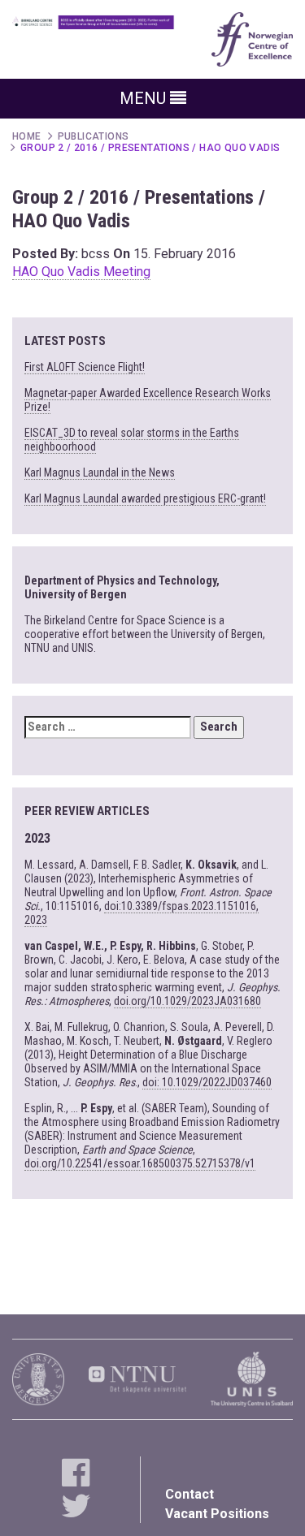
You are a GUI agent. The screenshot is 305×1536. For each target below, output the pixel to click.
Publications (93, 136)
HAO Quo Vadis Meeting (81, 271)
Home (26, 136)
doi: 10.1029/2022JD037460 (207, 1082)
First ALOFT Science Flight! (84, 366)
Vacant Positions (217, 1513)
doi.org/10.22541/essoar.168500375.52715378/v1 (139, 1163)
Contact (189, 1494)
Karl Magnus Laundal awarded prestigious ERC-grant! (145, 498)
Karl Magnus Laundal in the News (99, 472)
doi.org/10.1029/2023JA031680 (187, 1001)
